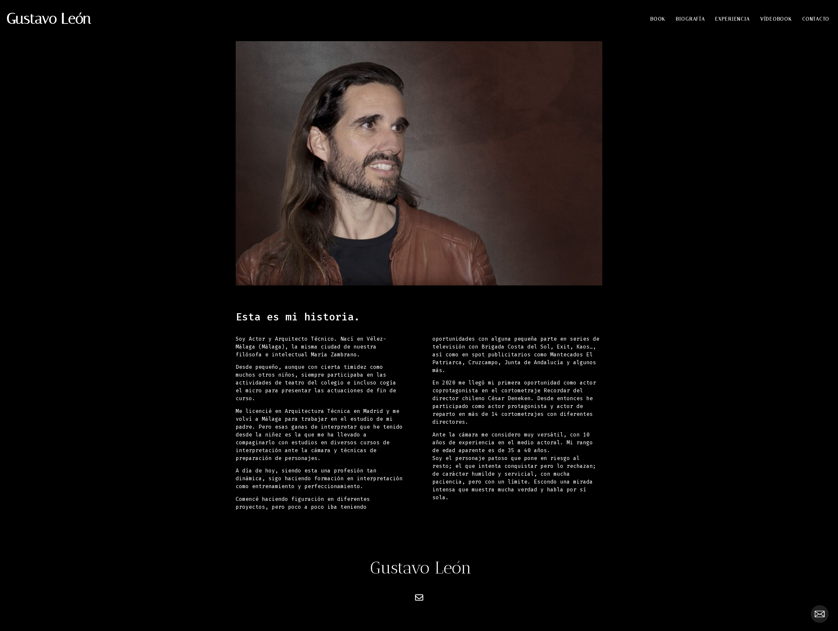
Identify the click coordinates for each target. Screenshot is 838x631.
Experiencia (732, 19)
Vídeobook (776, 19)
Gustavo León (49, 18)
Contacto (815, 19)
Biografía (690, 19)
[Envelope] (419, 597)
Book (657, 19)
